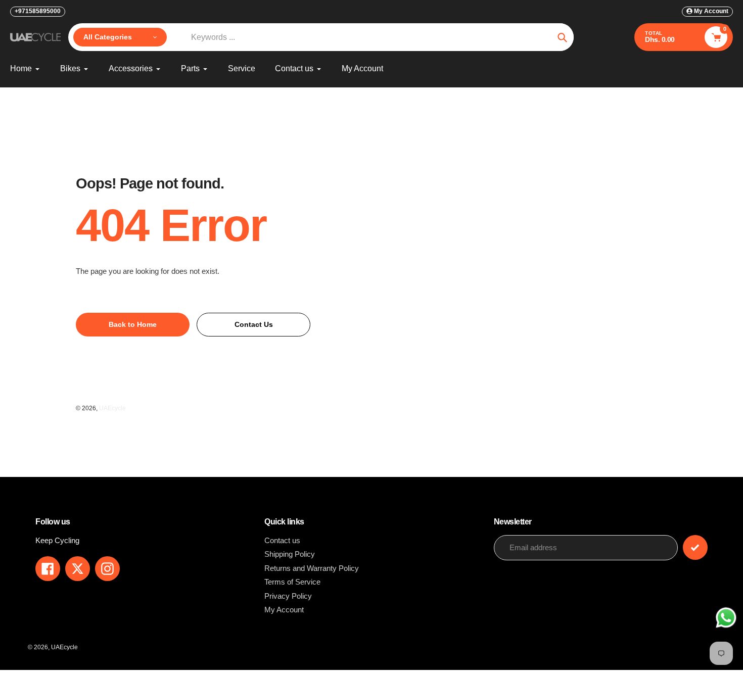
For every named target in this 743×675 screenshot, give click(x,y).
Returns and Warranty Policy (311, 568)
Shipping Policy (289, 554)
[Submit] (695, 547)
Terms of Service (292, 581)
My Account (284, 609)
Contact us (282, 540)
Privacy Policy (288, 596)
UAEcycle (112, 408)
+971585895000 (38, 11)
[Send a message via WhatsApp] (726, 618)
